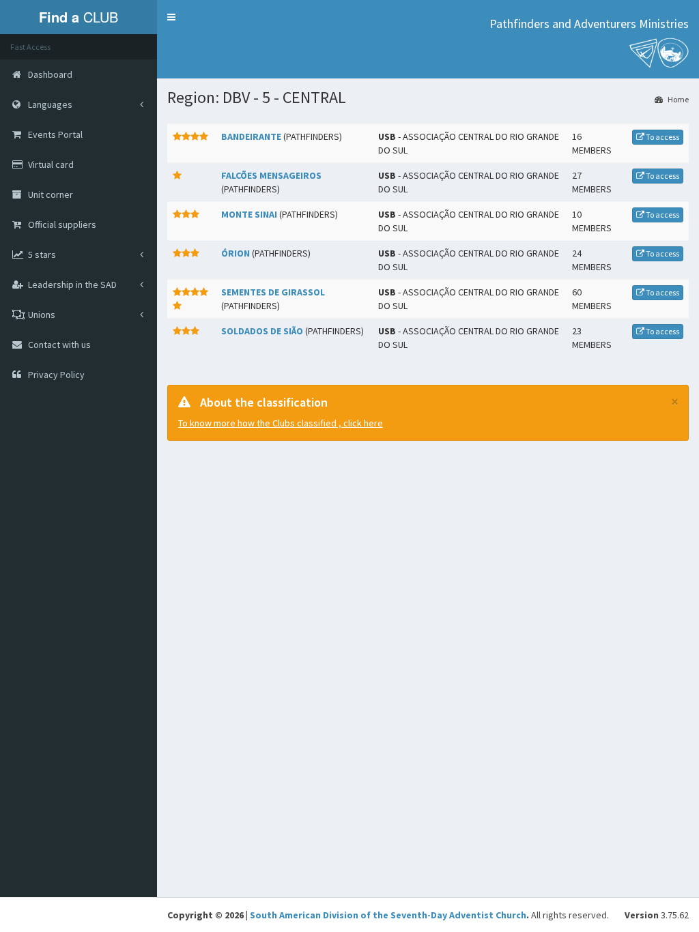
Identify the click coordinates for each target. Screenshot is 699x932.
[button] (171, 17)
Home (677, 99)
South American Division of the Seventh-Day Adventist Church (388, 915)
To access (661, 137)
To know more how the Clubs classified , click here (280, 423)
